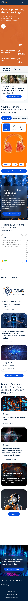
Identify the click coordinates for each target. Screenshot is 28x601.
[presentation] (2, 268)
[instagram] (9, 580)
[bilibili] (20, 580)
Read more (3, 26)
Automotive (16, 118)
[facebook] (6, 580)
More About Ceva (10, 214)
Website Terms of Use (11, 588)
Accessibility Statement (11, 594)
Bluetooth (6, 164)
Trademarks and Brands (11, 597)
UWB (21, 164)
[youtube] (16, 580)
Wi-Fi (15, 164)
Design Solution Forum (10, 363)
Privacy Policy (11, 591)
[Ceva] (4, 3)
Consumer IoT (6, 118)
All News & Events (13, 375)
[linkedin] (2, 580)
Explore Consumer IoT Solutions (14, 171)
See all (13, 514)
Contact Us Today (13, 569)
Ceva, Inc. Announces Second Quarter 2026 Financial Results (13, 304)
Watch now (13, 96)
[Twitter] (13, 580)
